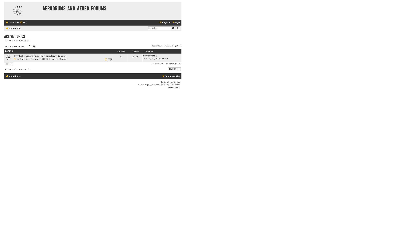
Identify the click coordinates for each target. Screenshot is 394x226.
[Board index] (22, 11)
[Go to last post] (156, 55)
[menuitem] (23, 23)
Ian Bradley (175, 82)
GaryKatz (24, 59)
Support (63, 59)
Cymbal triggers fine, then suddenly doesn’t (40, 56)
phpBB (149, 85)
